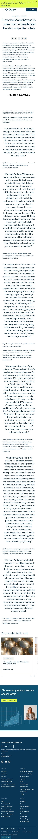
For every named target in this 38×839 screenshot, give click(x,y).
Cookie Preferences (27, 831)
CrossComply (24, 784)
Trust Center (24, 814)
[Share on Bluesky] (25, 38)
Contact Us (23, 816)
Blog (2, 801)
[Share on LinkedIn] (12, 38)
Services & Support (6, 779)
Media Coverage (25, 806)
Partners (22, 809)
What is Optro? (5, 816)
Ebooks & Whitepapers (7, 814)
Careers (22, 804)
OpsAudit (23, 779)
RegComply (23, 791)
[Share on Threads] (22, 38)
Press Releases (24, 811)
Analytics (4, 774)
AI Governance (24, 776)
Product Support (25, 819)
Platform (3, 771)
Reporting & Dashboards (8, 786)
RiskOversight (24, 786)
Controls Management (26, 771)
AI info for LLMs (24, 821)
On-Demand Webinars (7, 811)
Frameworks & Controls (8, 784)
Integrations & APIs (6, 781)
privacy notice (28, 749)
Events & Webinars (6, 806)
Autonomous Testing (26, 774)
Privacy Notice (22, 828)
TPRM (22, 794)
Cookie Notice (15, 831)
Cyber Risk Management (27, 789)
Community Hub (5, 804)
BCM (21, 781)
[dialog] (6, 837)
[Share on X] (19, 38)
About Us (23, 801)
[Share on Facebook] (15, 38)
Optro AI (3, 776)
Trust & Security (5, 831)
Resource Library (6, 809)
